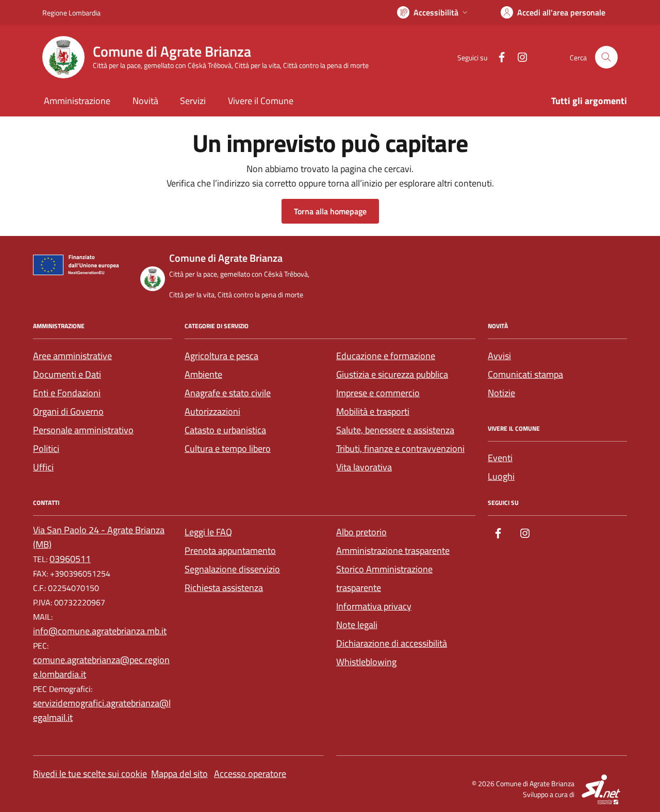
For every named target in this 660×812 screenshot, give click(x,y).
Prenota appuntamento (230, 550)
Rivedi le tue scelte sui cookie (90, 774)
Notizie (501, 393)
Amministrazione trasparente (393, 550)
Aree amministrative (72, 356)
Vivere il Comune (260, 101)
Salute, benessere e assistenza (395, 430)
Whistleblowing (366, 662)
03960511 (70, 559)
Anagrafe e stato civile (228, 393)
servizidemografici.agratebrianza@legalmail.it (102, 710)
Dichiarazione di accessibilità (391, 643)
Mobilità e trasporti (372, 411)
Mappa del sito (179, 774)
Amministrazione (77, 101)
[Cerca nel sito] (606, 57)
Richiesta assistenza (224, 588)
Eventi (500, 458)
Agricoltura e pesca (221, 356)
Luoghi (501, 476)
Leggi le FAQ (208, 532)
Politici (46, 448)
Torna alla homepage (330, 211)
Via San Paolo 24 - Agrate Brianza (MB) (98, 537)
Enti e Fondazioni (67, 393)
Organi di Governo (68, 411)
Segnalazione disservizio (232, 569)
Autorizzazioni (212, 411)
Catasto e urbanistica (225, 430)
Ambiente (203, 374)
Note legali (356, 625)
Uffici (43, 467)
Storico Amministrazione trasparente (384, 578)
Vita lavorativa (364, 467)
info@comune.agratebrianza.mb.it (100, 631)
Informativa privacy (373, 606)
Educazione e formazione (385, 356)
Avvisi (499, 356)
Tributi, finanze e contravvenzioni (400, 448)
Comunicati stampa (525, 374)
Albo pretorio (361, 532)
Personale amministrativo (83, 430)
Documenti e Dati (67, 374)
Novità (145, 101)
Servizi (193, 101)
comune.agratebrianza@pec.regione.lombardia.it (101, 667)
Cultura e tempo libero (228, 448)
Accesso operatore (250, 774)
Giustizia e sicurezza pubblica (392, 374)
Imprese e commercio (378, 393)
